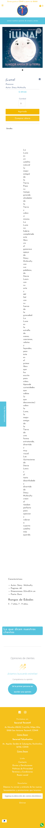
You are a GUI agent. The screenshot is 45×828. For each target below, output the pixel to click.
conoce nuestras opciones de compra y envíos (22, 21)
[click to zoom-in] (39, 31)
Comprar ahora (22, 118)
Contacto (22, 762)
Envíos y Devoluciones (22, 765)
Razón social (22, 775)
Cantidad (22, 99)
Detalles (9, 128)
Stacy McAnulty (19, 88)
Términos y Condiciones (22, 772)
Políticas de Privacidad (22, 769)
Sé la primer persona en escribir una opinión (22, 689)
